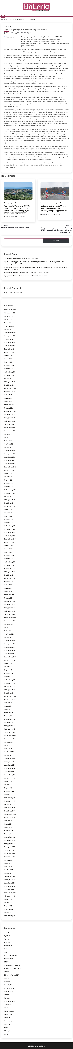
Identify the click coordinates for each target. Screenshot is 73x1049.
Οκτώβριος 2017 (9, 654)
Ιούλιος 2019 (8, 585)
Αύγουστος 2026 (9, 313)
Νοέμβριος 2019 (9, 572)
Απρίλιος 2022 (9, 483)
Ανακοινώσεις (8, 945)
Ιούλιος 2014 (8, 781)
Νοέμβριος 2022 (9, 460)
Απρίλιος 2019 (9, 595)
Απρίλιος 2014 (9, 791)
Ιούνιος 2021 (8, 513)
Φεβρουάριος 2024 (10, 411)
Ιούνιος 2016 (8, 706)
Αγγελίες (7, 936)
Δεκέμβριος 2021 (9, 496)
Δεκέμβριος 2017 (9, 647)
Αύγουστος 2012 (9, 857)
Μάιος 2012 (8, 866)
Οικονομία (7, 26)
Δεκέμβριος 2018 (9, 608)
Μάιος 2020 (8, 552)
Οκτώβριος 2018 (9, 614)
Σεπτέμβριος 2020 (10, 539)
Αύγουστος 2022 (9, 470)
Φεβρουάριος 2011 (10, 916)
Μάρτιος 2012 (8, 873)
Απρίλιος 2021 (9, 519)
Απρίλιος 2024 (9, 405)
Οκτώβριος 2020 (9, 536)
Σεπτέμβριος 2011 (10, 893)
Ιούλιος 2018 (8, 624)
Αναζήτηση (56, 240)
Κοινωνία (7, 998)
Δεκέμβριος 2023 (9, 418)
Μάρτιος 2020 (8, 559)
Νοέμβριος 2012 (9, 847)
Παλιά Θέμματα (9, 1011)
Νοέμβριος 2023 (9, 421)
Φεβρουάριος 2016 (10, 719)
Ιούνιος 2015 (8, 745)
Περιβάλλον (8, 1014)
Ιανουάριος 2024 (9, 414)
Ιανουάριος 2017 (9, 683)
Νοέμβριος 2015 (9, 729)
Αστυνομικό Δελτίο (10, 955)
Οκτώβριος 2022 (9, 464)
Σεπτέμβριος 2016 (10, 696)
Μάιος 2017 (8, 670)
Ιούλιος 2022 (8, 473)
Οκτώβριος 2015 (9, 732)
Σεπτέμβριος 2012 (10, 853)
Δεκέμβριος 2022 (9, 457)
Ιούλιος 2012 (8, 860)
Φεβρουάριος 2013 (10, 837)
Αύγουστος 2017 (9, 660)
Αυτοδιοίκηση (8, 959)
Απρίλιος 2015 (9, 752)
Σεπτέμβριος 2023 (10, 427)
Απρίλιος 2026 (9, 326)
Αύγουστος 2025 (9, 352)
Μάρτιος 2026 (8, 329)
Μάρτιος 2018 (8, 637)
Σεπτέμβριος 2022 (10, 467)
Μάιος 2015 (8, 749)
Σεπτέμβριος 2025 (10, 349)
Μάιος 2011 (8, 906)
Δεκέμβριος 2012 (9, 844)
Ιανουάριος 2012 (9, 880)
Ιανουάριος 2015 (9, 762)
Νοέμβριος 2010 (9, 1001)
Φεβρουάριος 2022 (10, 490)
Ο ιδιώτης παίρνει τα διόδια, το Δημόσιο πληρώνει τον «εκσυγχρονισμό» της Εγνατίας (54, 208)
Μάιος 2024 (8, 401)
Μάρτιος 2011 (8, 912)
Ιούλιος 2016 (8, 703)
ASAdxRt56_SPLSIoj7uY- (24, 33)
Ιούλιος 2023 (8, 434)
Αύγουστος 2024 (9, 392)
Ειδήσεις (7, 981)
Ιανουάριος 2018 (9, 644)
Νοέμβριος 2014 (9, 768)
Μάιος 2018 (8, 631)
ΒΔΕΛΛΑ (7, 962)
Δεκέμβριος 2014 (9, 765)
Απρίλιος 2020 (9, 555)
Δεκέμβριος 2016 (9, 686)
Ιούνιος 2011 (8, 903)
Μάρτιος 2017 (8, 676)
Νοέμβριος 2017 (9, 650)
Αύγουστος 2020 (9, 542)
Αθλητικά (7, 942)
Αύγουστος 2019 (9, 582)
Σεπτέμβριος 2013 (10, 814)
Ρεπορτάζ (7, 1027)
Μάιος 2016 (8, 709)
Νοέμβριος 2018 (9, 611)
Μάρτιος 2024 (8, 408)
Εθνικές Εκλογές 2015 (11, 975)
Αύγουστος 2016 (9, 699)
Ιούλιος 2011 (8, 899)
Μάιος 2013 (8, 827)
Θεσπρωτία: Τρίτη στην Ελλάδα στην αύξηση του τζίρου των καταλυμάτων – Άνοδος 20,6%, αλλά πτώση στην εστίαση (17, 209)
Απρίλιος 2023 (9, 444)
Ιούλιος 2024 (8, 395)
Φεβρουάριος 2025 (10, 372)
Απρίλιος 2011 (9, 909)
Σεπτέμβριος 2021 (10, 506)
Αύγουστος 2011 (9, 896)
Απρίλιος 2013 (9, 830)
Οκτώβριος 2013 (9, 811)
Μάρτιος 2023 (8, 447)
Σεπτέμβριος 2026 (10, 310)
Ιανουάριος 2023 (9, 454)
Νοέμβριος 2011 (9, 886)
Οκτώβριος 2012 (9, 850)
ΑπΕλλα (6, 949)
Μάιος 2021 (8, 516)
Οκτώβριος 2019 (9, 575)
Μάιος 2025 (8, 362)
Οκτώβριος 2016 (9, 693)
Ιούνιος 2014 (8, 785)
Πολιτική (63, 203)
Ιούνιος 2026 (8, 319)
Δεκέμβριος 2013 (9, 804)
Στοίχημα (7, 1031)
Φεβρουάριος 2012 (10, 876)
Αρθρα (6, 952)
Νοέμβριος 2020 (9, 532)
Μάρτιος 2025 (8, 369)
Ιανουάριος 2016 (9, 722)
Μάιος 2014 (8, 788)
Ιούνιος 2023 (8, 437)
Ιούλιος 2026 (8, 316)
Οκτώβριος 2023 (9, 424)
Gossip (6, 932)
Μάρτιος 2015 (8, 755)
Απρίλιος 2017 (9, 673)
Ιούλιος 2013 (8, 821)
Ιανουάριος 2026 (9, 336)
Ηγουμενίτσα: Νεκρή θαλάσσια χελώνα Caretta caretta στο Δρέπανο (25, 276)
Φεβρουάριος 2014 (10, 798)
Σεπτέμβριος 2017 (10, 657)
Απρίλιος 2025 (9, 365)
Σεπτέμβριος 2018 (10, 618)
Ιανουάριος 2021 (9, 529)
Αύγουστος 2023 (9, 431)
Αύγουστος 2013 (9, 817)
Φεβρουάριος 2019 (10, 601)
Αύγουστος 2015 (9, 739)
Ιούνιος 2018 (8, 627)
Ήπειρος (7, 995)
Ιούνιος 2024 (8, 398)
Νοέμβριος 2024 (9, 382)
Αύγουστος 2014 (9, 778)
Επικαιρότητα (9, 203)
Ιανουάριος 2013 (9, 840)
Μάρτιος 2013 (8, 834)
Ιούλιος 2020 (8, 545)
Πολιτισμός (8, 1021)
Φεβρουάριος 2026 (10, 332)
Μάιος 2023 (8, 441)
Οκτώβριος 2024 (9, 385)
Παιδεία (6, 1008)
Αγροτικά (7, 939)
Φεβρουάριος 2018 (10, 640)
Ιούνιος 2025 (8, 359)
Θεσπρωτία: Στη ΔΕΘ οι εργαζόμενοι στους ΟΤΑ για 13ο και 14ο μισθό (26, 272)
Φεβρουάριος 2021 (10, 526)
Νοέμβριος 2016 (9, 690)
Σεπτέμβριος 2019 (10, 578)
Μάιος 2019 (8, 591)
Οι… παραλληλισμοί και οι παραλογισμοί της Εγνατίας (21, 258)
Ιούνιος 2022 (8, 477)
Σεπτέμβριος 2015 (10, 735)
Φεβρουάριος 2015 (10, 758)
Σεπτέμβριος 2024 (10, 388)
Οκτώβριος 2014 (9, 771)
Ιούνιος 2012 (8, 863)
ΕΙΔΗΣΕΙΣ (7, 978)
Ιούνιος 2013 (8, 824)
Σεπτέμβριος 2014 (10, 775)
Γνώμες (6, 972)
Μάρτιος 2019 (8, 598)
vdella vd (22, 216)
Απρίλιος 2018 (9, 634)
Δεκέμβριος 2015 (9, 726)
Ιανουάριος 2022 (9, 493)
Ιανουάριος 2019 (9, 604)
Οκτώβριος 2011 (9, 889)
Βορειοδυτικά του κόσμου (12, 965)
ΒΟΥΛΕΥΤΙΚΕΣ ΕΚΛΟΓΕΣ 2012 (13, 968)
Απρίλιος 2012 (9, 870)
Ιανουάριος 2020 (9, 565)
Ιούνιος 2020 (8, 549)
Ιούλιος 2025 (8, 355)
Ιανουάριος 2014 (9, 801)
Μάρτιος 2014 (8, 794)
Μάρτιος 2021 (8, 522)
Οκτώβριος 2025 (9, 346)
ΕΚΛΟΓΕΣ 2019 (9, 988)
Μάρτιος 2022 (8, 487)
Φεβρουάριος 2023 (10, 450)
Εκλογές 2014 (8, 985)
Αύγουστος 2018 (9, 621)
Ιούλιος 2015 (8, 742)
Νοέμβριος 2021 (9, 500)
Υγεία (6, 1034)
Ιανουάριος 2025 (9, 375)
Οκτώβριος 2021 (9, 503)
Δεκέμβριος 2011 (9, 883)
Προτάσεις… (8, 1024)
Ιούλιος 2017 (8, 663)
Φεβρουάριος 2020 (10, 562)
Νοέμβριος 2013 (9, 808)
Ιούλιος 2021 (8, 509)
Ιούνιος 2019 (8, 588)
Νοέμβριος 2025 (9, 342)
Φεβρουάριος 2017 (10, 680)
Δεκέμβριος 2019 (9, 568)
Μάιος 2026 (8, 323)
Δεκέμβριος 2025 (9, 339)
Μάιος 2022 (8, 480)
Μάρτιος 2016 (8, 716)
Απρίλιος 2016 (9, 713)
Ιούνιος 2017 (8, 667)
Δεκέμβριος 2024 (9, 378)
